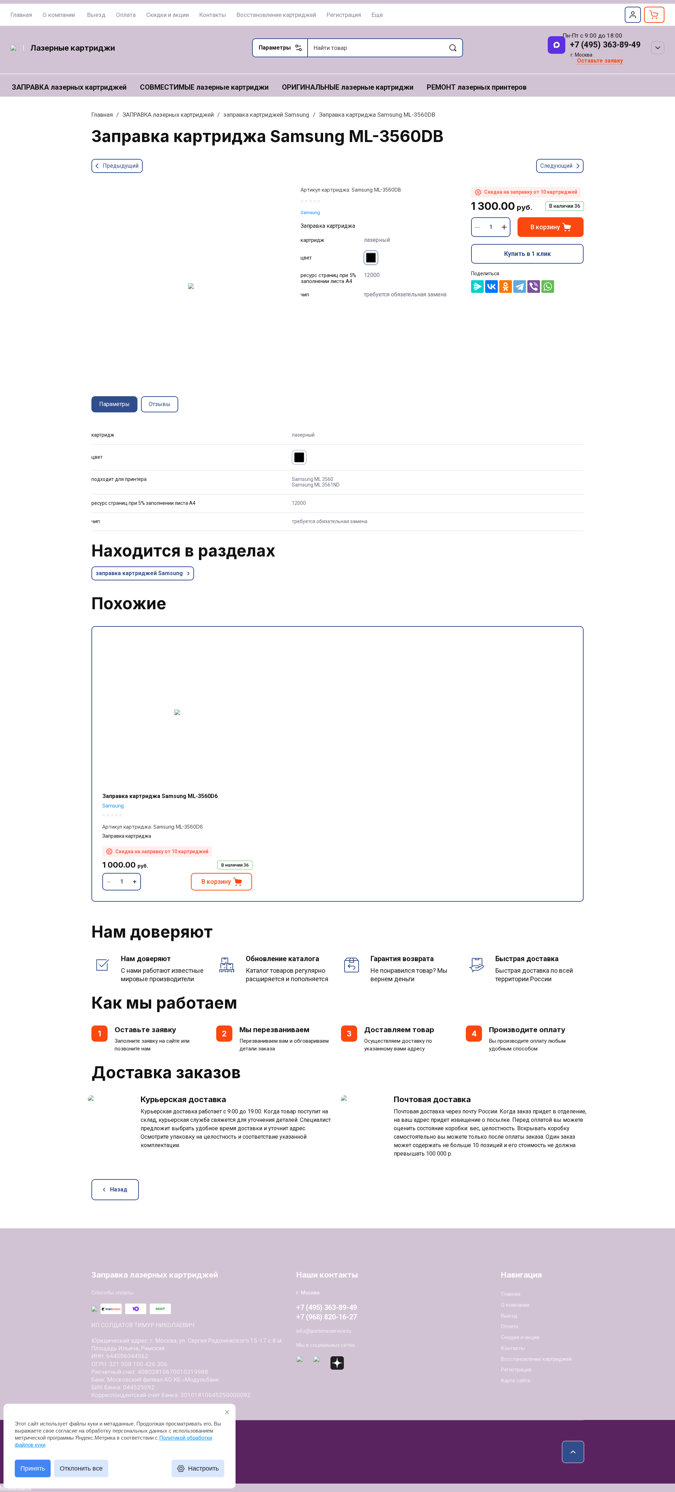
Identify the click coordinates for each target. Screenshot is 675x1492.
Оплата (509, 1326)
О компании (515, 1305)
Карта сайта (515, 1380)
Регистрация (516, 1369)
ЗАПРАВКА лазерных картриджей (168, 114)
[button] (633, 15)
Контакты (513, 1348)
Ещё (377, 14)
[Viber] (533, 286)
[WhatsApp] (547, 286)
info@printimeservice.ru (323, 1331)
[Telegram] (519, 286)
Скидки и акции (520, 1337)
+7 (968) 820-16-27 (326, 1317)
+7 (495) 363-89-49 (605, 45)
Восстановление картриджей (536, 1359)
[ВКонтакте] (491, 286)
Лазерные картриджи (72, 47)
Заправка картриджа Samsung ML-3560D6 (160, 796)
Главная (102, 114)
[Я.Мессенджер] (477, 286)
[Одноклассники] (505, 286)
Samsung (310, 212)
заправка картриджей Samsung (266, 114)
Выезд (509, 1316)
